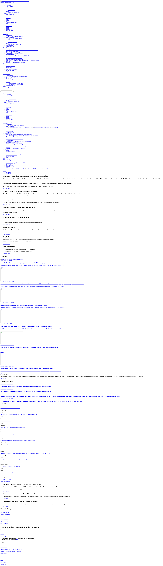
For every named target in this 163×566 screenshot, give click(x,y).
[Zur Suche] (13, 91)
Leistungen (5, 34)
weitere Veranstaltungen (5, 481)
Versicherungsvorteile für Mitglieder (15, 36)
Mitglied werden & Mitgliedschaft (12, 12)
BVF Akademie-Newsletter (11, 69)
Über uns (7, 64)
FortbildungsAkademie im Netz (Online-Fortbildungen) (12, 549)
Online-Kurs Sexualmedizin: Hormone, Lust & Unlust (11, 472)
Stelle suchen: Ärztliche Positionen (15, 38)
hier (17, 539)
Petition (4, 86)
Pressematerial (45, 168)
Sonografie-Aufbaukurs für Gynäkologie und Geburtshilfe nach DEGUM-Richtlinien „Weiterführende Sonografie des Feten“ (26, 453)
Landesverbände (6, 13)
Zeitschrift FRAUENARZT (6, 544)
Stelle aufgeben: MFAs (12, 42)
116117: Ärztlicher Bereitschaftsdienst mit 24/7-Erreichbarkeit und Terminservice (22, 50)
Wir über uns (8, 5)
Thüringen (8, 31)
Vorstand (7, 7)
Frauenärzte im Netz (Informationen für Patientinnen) (11, 551)
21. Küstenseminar (4, 446)
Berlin (7, 16)
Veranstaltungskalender (10, 66)
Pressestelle (8, 82)
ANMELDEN (3, 378)
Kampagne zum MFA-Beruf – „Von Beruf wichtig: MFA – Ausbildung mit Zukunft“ (23, 60)
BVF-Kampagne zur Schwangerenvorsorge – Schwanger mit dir (19, 48)
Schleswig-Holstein (9, 30)
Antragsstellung (17, 153)
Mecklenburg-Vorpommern (11, 22)
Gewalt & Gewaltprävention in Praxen (13, 52)
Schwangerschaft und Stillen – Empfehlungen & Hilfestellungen (18, 55)
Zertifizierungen (9, 67)
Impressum (3, 529)
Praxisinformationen (7, 47)
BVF (4, 4)
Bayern (7, 15)
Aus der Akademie (9, 79)
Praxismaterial (8, 88)
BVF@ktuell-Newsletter (10, 85)
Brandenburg (8, 18)
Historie (7, 11)
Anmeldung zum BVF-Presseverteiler (15, 83)
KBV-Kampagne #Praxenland (12, 51)
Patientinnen (8, 87)
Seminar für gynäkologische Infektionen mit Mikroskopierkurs (13, 427)
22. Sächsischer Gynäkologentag (7, 433)
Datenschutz (3, 531)
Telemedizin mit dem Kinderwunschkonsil (14, 59)
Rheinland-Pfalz (9, 26)
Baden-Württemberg (10, 14)
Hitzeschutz (8, 61)
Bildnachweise (3, 536)
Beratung (7, 43)
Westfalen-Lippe (9, 32)
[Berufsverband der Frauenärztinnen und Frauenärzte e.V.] (15, 1)
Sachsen (7, 28)
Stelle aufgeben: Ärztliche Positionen (15, 40)
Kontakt (7, 71)
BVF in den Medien (10, 80)
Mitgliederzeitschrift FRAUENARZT (13, 44)
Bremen (7, 19)
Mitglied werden (4, 2)
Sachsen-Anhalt (9, 29)
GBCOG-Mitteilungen (10, 77)
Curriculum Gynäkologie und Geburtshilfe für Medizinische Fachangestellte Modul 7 (18, 440)
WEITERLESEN (6, 180)
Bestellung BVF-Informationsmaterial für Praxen (15, 62)
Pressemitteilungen (9, 75)
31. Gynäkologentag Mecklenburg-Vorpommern (10, 466)
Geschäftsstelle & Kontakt (11, 8)
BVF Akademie (6, 63)
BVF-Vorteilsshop (9, 45)
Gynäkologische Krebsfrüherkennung (13, 56)
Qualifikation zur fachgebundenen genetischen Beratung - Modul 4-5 (14, 459)
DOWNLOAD (6, 491)
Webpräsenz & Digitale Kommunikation (14, 58)
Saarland (7, 27)
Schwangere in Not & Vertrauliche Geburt (14, 53)
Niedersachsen (8, 23)
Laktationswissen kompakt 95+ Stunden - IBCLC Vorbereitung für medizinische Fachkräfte (19, 414)
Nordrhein (8, 24)
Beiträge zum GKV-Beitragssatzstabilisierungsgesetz (16, 76)
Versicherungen (9, 35)
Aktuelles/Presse (6, 74)
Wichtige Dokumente (10, 46)
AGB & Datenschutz (10, 70)
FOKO (4, 72)
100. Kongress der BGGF (6, 479)
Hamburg (7, 20)
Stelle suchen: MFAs (12, 39)
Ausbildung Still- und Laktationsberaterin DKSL (10, 408)
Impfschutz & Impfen (10, 54)
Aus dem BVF (9, 78)
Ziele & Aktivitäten (9, 6)
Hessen (7, 21)
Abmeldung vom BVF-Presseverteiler (15, 84)
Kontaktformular (11, 10)
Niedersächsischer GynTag (6, 421)
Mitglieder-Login (10, 2)
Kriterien (10, 68)
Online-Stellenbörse (10, 37)
